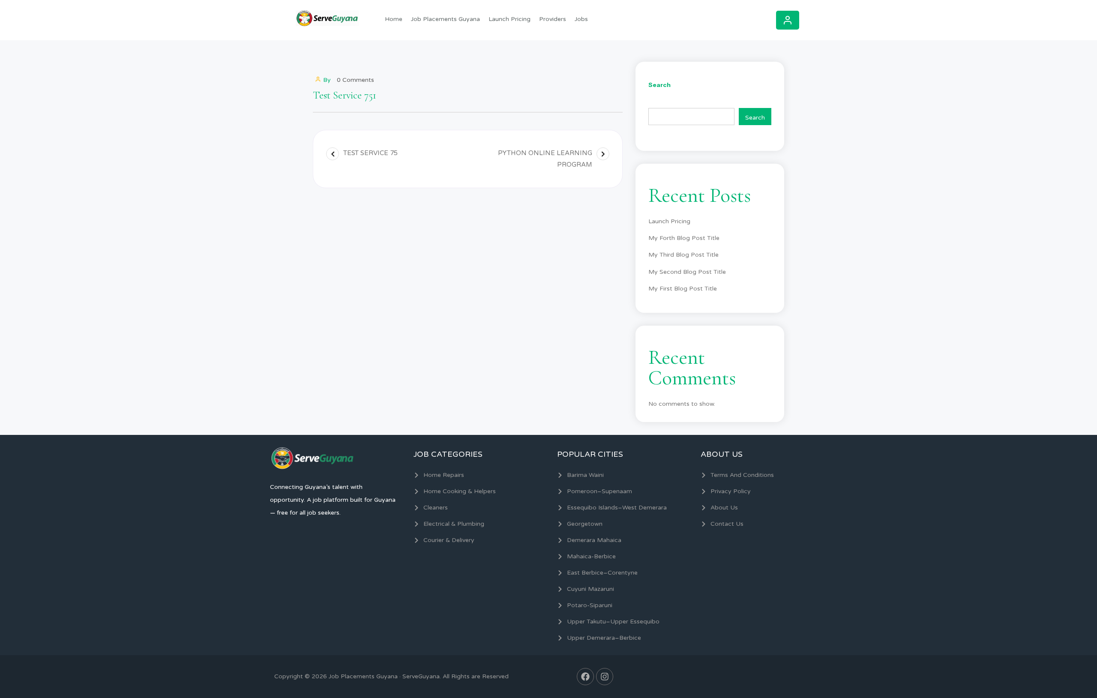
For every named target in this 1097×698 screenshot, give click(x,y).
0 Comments (355, 80)
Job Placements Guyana (445, 19)
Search (659, 85)
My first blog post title (682, 288)
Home (393, 19)
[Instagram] (604, 676)
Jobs (581, 19)
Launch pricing (510, 19)
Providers (552, 19)
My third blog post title (683, 254)
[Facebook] (585, 676)
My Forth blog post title (683, 238)
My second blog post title (687, 272)
